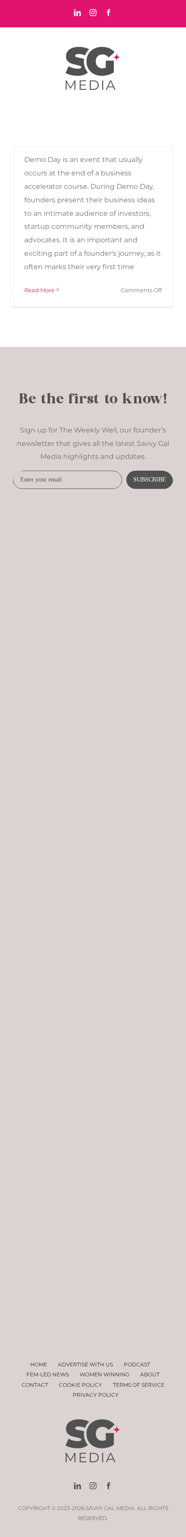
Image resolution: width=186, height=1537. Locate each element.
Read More (39, 290)
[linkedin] (77, 1485)
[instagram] (93, 1485)
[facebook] (108, 1485)
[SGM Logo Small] (93, 1412)
